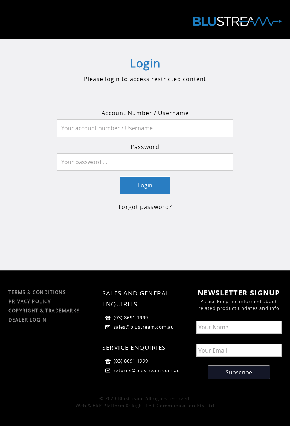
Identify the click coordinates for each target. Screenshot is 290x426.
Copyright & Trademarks (44, 310)
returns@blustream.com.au (147, 370)
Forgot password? (145, 207)
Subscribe (239, 372)
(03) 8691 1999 (131, 317)
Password (145, 147)
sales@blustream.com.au (144, 327)
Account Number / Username (145, 113)
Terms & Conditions (37, 292)
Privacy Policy (29, 301)
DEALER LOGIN (27, 320)
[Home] (237, 24)
